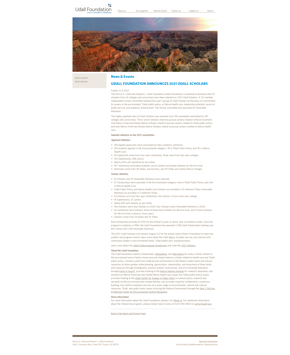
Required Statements (208, 341)
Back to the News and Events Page (128, 313)
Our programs (142, 11)
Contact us (176, 11)
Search (210, 11)
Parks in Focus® (127, 271)
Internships (178, 254)
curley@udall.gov (203, 303)
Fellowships (161, 254)
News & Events (160, 11)
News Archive (81, 82)
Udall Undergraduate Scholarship (150, 245)
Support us (193, 11)
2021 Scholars (188, 245)
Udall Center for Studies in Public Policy (155, 278)
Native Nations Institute (172, 271)
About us (122, 11)
